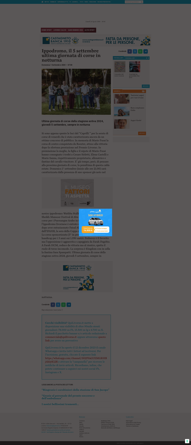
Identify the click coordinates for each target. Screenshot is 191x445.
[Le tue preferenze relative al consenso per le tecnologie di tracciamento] (187, 441)
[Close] (112, 208)
